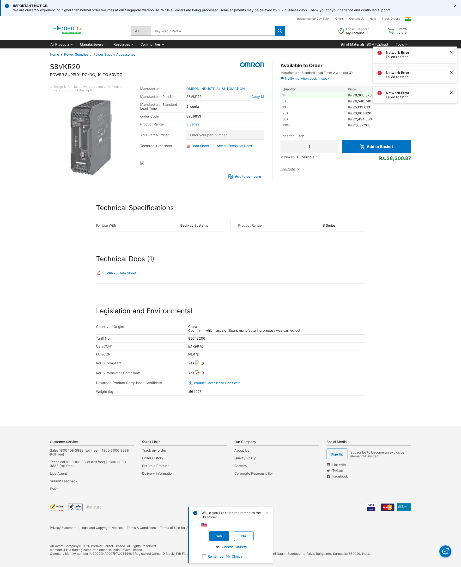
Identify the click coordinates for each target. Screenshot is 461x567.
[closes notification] (455, 6)
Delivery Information (158, 473)
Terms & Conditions (141, 528)
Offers (339, 18)
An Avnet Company (64, 546)
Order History (152, 458)
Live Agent (58, 473)
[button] (61, 44)
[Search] (280, 31)
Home (54, 54)
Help (373, 18)
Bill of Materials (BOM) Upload (364, 44)
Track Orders (391, 18)
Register (363, 29)
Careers (240, 466)
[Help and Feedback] (445, 551)
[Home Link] (67, 31)
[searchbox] (213, 31)
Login (350, 29)
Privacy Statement (63, 528)
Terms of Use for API (175, 528)
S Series (192, 124)
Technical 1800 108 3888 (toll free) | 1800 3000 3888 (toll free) (88, 464)
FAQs (54, 489)
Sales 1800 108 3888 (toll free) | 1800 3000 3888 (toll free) (89, 452)
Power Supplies (76, 54)
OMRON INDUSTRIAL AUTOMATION (215, 89)
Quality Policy (245, 458)
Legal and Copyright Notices (101, 528)
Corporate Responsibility (253, 473)
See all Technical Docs (234, 146)
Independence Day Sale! (313, 18)
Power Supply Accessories (114, 54)
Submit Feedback (64, 481)
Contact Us (356, 18)
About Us (241, 450)
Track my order (154, 450)
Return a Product (155, 466)
